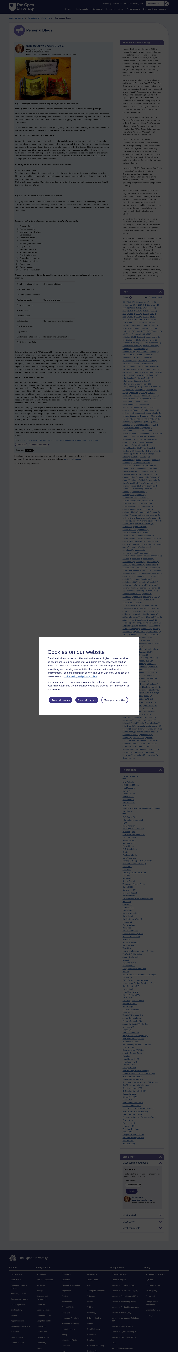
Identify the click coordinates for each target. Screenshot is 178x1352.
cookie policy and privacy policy (80, 676)
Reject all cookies (87, 700)
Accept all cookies (61, 700)
